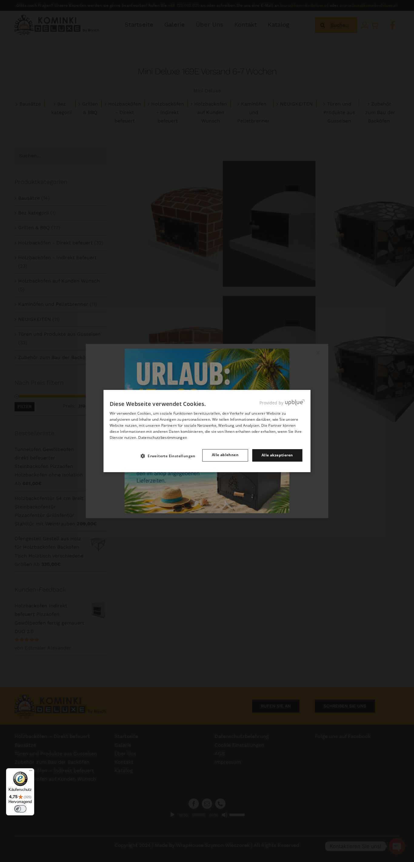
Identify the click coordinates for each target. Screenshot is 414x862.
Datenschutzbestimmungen (162, 437)
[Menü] (30, 771)
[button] (170, 455)
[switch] (20, 808)
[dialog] (207, 431)
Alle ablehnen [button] (225, 454)
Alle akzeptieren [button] (277, 455)
